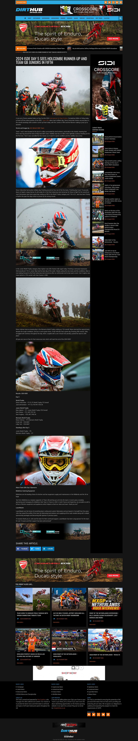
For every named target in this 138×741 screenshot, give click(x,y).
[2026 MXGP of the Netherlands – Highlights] (69, 640)
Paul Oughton (41, 699)
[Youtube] (117, 2)
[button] (22, 549)
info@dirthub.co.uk (59, 708)
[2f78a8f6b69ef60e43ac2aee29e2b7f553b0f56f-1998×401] (69, 680)
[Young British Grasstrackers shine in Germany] (98, 139)
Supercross (45, 18)
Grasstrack (90, 18)
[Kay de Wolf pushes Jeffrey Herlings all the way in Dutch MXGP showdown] (98, 164)
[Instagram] (113, 2)
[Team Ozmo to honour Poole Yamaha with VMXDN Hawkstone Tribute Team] (98, 151)
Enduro (63, 18)
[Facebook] (105, 2)
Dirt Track (99, 18)
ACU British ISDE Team (37, 128)
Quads (76, 18)
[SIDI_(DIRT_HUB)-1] (90, 15)
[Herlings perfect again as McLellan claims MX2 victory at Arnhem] (98, 202)
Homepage (18, 52)
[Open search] (120, 18)
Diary (29, 18)
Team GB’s (45, 120)
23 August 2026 (110, 233)
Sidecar (82, 18)
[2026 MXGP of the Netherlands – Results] (98, 242)
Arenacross (55, 18)
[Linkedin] (120, 2)
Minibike (69, 18)
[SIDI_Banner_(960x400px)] (106, 124)
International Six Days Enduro (58, 118)
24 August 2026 (110, 141)
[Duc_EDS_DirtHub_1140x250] (69, 44)
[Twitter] (109, 2)
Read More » (23, 622)
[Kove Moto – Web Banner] (53, 265)
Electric (106, 18)
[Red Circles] (69, 727)
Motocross (36, 18)
